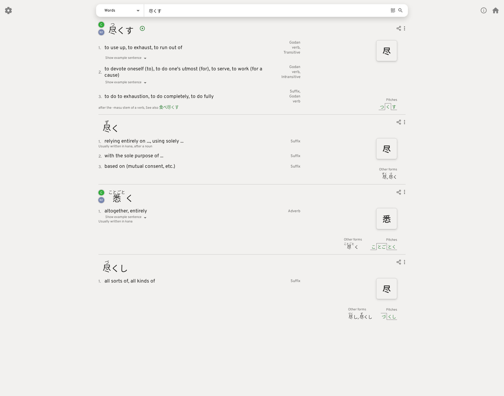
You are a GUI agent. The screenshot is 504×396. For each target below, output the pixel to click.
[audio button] (142, 28)
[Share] (398, 29)
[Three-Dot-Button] (404, 29)
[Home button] (495, 10)
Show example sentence (123, 58)
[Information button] (483, 10)
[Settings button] (8, 10)
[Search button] (400, 10)
